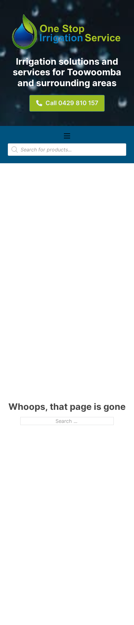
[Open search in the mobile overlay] (67, 149)
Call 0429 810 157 (71, 103)
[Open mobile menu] (67, 135)
